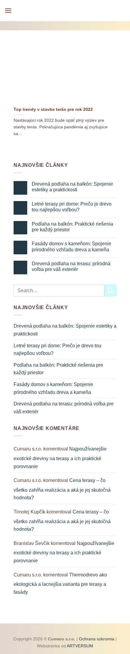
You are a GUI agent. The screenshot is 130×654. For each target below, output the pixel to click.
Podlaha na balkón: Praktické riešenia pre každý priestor (72, 226)
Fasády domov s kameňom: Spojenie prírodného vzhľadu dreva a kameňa (71, 246)
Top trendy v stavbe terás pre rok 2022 (53, 109)
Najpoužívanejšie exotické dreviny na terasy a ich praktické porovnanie (60, 457)
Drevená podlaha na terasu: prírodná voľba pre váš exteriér (71, 266)
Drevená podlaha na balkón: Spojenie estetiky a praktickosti (72, 186)
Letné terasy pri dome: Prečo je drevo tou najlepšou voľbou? (72, 206)
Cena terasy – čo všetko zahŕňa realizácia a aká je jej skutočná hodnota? (62, 489)
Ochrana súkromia (96, 638)
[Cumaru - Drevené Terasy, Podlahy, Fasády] (65, 11)
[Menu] (8, 10)
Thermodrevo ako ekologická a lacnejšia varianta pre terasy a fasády (60, 583)
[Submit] (110, 290)
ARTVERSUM (79, 645)
